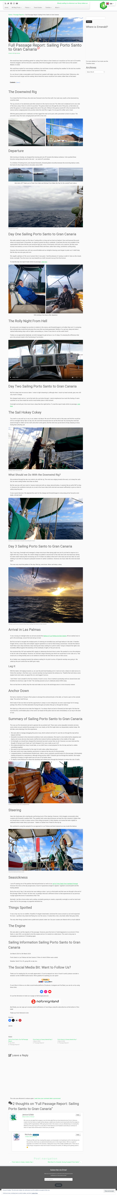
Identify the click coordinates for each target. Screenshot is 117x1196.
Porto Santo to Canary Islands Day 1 (67, 1039)
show (18, 82)
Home (6, 7)
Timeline (48, 7)
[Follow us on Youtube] (17, 3)
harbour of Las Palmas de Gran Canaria (54, 636)
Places (27, 7)
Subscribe (58, 1185)
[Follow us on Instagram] (14, 3)
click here (44, 262)
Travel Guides (38, 7)
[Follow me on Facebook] (11, 3)
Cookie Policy (35, 1193)
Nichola (18, 53)
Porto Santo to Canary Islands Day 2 (42, 1039)
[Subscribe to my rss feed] (6, 3)
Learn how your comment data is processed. (47, 1098)
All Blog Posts (16, 7)
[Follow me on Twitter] (8, 3)
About (57, 7)
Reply (78, 1114)
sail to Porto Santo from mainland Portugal (65, 883)
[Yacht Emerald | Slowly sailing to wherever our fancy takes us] (103, 5)
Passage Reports (18, 14)
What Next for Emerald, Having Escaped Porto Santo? (64, 1162)
